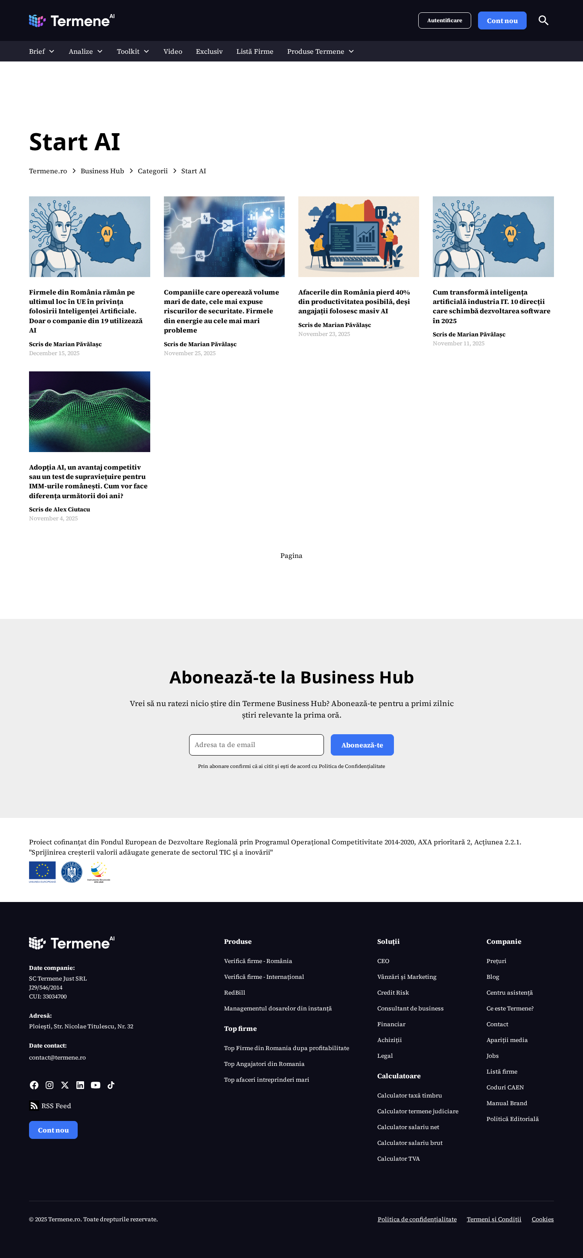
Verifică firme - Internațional (264, 976)
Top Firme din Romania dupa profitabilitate (286, 1048)
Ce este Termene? (510, 1008)
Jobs (493, 1055)
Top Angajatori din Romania (264, 1064)
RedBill (234, 992)
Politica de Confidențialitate (352, 766)
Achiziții (389, 1040)
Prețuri (497, 961)
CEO (383, 961)
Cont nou (502, 20)
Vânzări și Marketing (407, 976)
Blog (493, 976)
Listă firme (502, 1071)
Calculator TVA (398, 1158)
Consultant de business (410, 1008)
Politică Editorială (513, 1119)
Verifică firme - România (258, 961)
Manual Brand (507, 1103)
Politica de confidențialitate (417, 1219)
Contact (497, 1024)
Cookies (543, 1219)
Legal (385, 1055)
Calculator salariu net (408, 1127)
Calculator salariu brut (410, 1142)
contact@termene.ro (57, 1057)
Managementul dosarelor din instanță (278, 1008)
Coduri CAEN (505, 1087)
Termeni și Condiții (494, 1219)
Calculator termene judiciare (417, 1111)
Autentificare (444, 20)
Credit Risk (393, 992)
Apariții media (507, 1040)
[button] (42, 51)
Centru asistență (510, 992)
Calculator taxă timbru (409, 1095)
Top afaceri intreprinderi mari (266, 1079)
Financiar (391, 1024)
